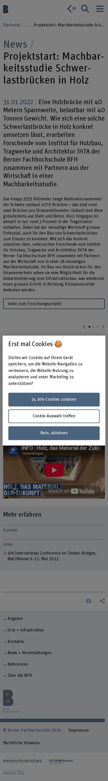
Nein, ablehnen (54, 433)
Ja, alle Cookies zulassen (54, 399)
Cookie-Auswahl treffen (54, 416)
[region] (54, 391)
